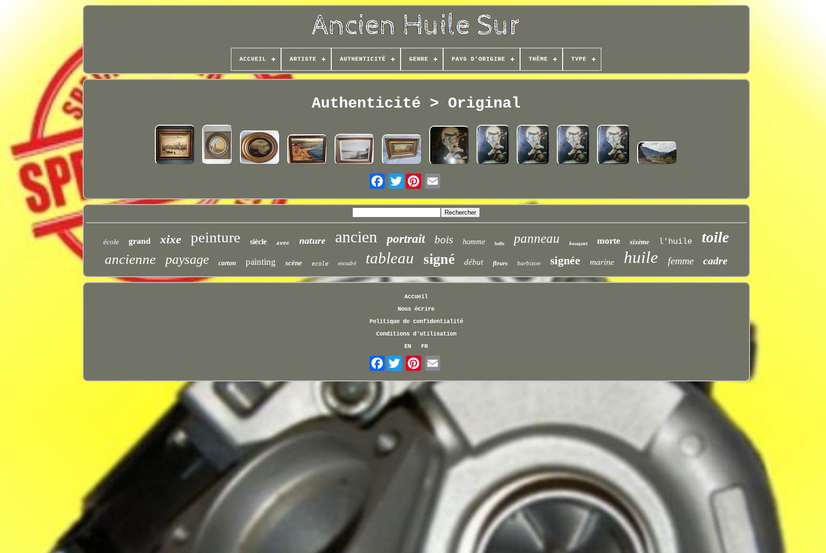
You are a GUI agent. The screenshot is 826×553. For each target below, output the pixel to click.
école (111, 242)
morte (608, 241)
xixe (170, 239)
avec (283, 243)
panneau (537, 238)
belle (499, 243)
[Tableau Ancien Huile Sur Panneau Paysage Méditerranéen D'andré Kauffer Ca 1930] (307, 150)
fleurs (500, 263)
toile (715, 237)
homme (474, 242)
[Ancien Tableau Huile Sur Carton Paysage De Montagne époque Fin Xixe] (657, 154)
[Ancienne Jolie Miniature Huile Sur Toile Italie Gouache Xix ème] (217, 146)
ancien (356, 237)
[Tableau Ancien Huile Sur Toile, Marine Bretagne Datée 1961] (355, 150)
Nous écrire (416, 309)
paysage (187, 259)
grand (140, 241)
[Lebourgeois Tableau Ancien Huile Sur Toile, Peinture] (175, 146)
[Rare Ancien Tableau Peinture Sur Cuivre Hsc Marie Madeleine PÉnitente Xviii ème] (449, 146)
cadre (715, 261)
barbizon (529, 263)
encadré (347, 263)
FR (424, 346)
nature (312, 240)
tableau (390, 258)
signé (439, 259)
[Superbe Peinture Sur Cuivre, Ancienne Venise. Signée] (402, 150)
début (473, 262)
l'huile (675, 241)
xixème (639, 242)
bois (444, 240)
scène (293, 263)
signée (565, 260)
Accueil (416, 296)
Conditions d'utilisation (416, 334)
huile (641, 257)
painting (261, 262)
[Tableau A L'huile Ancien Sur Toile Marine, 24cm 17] (260, 149)
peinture (215, 237)
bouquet (578, 243)
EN (407, 346)
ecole (320, 263)
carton (227, 263)
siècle (258, 242)
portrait (406, 239)
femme (681, 261)
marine (602, 262)
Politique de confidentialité (416, 321)
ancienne (130, 259)
